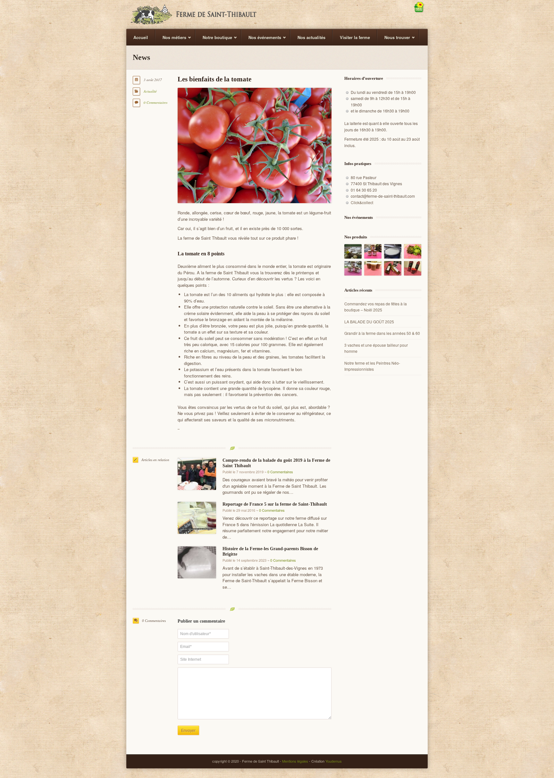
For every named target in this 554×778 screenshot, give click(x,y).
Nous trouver (393, 40)
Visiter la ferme (355, 37)
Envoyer (188, 730)
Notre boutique (214, 40)
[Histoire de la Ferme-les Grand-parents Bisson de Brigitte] (197, 562)
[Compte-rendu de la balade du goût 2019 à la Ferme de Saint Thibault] (197, 474)
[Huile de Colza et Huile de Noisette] (392, 268)
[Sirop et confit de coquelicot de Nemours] (412, 268)
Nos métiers (170, 40)
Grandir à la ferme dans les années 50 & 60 (382, 333)
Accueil (140, 37)
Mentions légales (295, 761)
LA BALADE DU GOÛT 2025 (369, 321)
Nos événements (261, 40)
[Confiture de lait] (373, 251)
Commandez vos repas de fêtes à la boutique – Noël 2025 (375, 307)
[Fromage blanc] (392, 251)
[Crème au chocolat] (373, 268)
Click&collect (362, 202)
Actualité (150, 91)
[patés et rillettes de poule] (353, 268)
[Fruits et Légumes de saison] (412, 251)
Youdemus (333, 761)
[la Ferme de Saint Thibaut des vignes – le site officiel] (193, 14)
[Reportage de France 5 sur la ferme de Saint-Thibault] (197, 518)
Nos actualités (311, 37)
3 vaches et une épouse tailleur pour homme (376, 348)
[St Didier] (353, 251)
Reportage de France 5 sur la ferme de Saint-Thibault (274, 504)
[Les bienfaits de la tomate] (255, 145)
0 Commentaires (155, 102)
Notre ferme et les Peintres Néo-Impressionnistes (372, 366)
